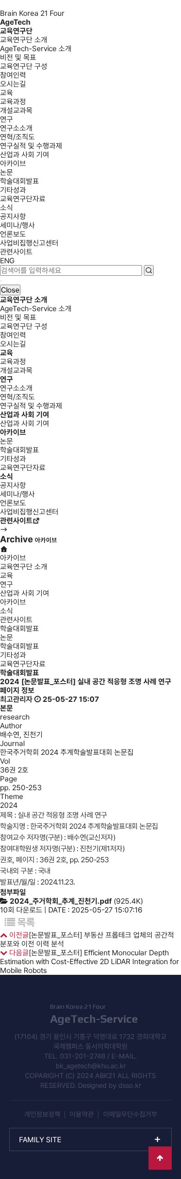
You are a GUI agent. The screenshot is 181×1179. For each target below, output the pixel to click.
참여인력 (13, 75)
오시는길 (13, 84)
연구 (6, 119)
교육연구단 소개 (23, 39)
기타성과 (13, 190)
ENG (7, 260)
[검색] (149, 270)
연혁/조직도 (17, 137)
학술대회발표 (19, 181)
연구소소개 (16, 128)
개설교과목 (16, 110)
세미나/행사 (17, 225)
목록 (25, 922)
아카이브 (13, 163)
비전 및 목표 (18, 57)
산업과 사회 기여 (24, 154)
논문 (6, 172)
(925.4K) (76, 901)
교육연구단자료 (22, 198)
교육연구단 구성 (23, 66)
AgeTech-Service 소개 (35, 48)
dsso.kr (129, 1085)
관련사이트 (16, 251)
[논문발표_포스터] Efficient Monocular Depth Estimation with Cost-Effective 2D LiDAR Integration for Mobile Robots (89, 961)
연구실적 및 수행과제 (31, 145)
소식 (6, 207)
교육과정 (13, 101)
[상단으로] (160, 1158)
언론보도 (13, 234)
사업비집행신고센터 (29, 243)
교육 (6, 92)
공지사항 (13, 216)
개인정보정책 (42, 1114)
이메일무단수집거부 (130, 1114)
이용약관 (82, 1114)
